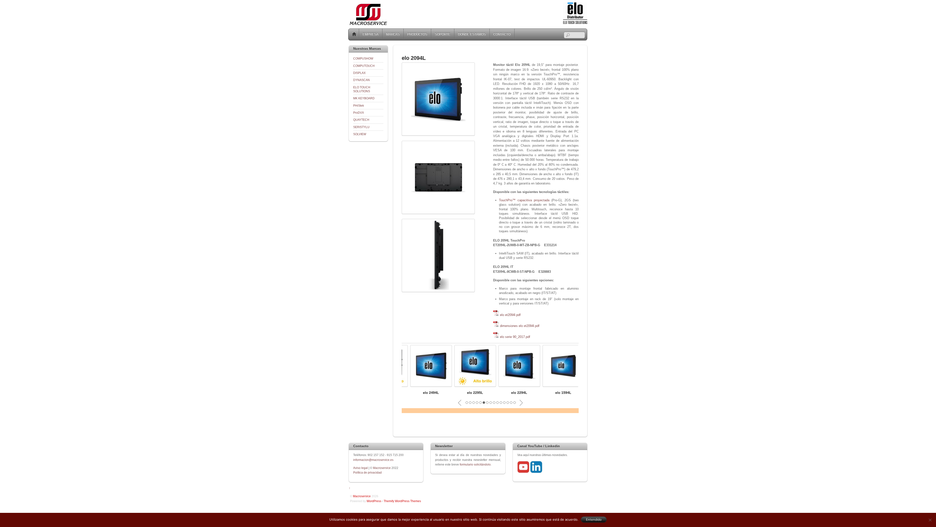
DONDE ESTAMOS (472, 34)
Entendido (594, 519)
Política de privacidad (367, 472)
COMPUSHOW (363, 58)
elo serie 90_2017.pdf (515, 337)
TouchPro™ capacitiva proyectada (524, 200)
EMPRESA (371, 34)
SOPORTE (442, 34)
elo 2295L (467, 393)
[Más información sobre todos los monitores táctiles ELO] (575, 23)
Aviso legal (361, 467)
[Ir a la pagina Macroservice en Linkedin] (536, 472)
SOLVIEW (359, 134)
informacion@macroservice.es (373, 459)
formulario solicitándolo (475, 464)
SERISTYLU (361, 127)
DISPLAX (359, 72)
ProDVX (358, 112)
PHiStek (358, 105)
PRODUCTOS (417, 34)
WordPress (374, 501)
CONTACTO (502, 34)
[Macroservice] (368, 23)
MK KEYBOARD (364, 98)
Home (354, 34)
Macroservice (382, 467)
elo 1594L (555, 393)
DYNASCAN (361, 79)
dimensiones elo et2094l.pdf (519, 326)
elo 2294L (511, 393)
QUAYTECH (361, 119)
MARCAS (393, 34)
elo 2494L (423, 393)
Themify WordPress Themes (402, 501)
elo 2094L (414, 58)
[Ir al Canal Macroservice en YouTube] (523, 472)
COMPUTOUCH (364, 65)
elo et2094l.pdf (510, 315)
